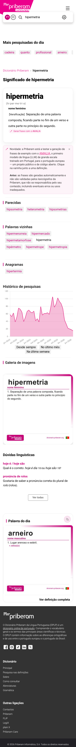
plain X (6, 727)
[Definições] (64, 17)
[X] (30, 649)
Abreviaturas (9, 686)
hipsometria (14, 209)
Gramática (8, 690)
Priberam (8, 714)
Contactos (8, 709)
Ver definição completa (54, 599)
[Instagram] (12, 649)
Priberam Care (10, 732)
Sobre (6, 677)
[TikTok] (18, 649)
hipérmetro (14, 247)
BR (13, 17)
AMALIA (44, 153)
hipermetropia (58, 247)
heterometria (35, 209)
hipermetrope (35, 247)
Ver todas (38, 497)
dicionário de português (19, 628)
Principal (7, 668)
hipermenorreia (17, 233)
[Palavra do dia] (67, 519)
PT (7, 17)
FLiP (5, 718)
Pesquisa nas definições (15, 672)
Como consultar (11, 681)
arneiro (62, 52)
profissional (43, 52)
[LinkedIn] (24, 649)
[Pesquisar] (20, 17)
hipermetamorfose (19, 240)
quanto (25, 52)
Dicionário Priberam (16, 70)
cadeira (9, 52)
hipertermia (14, 271)
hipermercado (41, 233)
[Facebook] (5, 649)
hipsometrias (58, 209)
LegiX (6, 723)
